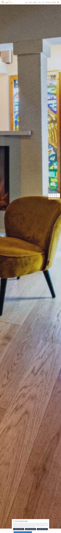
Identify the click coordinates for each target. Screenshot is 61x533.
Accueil (26, 2)
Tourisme (39, 2)
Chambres (30, 2)
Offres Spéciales (48, 2)
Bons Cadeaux (54, 2)
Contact (43, 2)
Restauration (35, 2)
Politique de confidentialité (31, 526)
